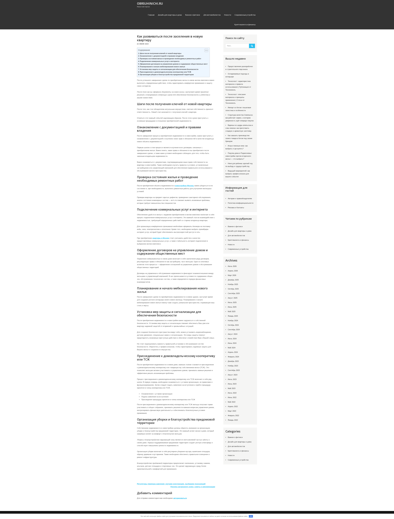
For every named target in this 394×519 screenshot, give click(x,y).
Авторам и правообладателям (240, 199)
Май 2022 (231, 402)
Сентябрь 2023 (234, 370)
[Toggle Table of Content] (205, 50)
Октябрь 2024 (233, 325)
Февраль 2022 (233, 416)
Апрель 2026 (233, 271)
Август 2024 (232, 334)
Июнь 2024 (232, 343)
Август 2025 (232, 298)
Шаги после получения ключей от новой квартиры (160, 53)
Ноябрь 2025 (233, 284)
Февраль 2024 (233, 357)
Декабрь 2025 (233, 280)
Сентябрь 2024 (234, 330)
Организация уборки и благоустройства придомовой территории (167, 74)
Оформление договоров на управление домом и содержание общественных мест (174, 64)
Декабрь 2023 (233, 361)
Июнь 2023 (232, 384)
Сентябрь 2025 (234, 293)
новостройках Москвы (184, 186)
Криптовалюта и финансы (244, 24)
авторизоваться (180, 498)
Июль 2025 (232, 302)
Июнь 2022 (232, 397)
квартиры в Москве (160, 238)
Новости (227, 15)
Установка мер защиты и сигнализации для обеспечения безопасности (169, 69)
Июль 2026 (232, 266)
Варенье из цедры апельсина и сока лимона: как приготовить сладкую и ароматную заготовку (239, 128)
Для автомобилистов (212, 15)
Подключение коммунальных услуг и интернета (159, 61)
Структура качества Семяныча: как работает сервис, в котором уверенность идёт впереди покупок (239, 118)
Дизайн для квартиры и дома (170, 15)
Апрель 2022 (233, 406)
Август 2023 (232, 375)
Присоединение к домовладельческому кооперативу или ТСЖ (165, 72)
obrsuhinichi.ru (150, 3)
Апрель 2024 (233, 352)
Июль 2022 (232, 393)
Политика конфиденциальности (240, 203)
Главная (151, 15)
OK (251, 516)
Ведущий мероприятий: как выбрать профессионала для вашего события (237, 174)
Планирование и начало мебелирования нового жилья (162, 67)
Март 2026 (232, 275)
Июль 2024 (232, 339)
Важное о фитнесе (192, 15)
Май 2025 (231, 311)
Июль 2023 (232, 379)
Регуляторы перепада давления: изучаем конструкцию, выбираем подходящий (171, 484)
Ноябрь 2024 (233, 321)
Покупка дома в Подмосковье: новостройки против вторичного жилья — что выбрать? (238, 156)
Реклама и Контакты (236, 208)
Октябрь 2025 (233, 289)
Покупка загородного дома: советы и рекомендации (192, 487)
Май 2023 (231, 388)
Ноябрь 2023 (233, 366)
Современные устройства (245, 15)
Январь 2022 (233, 420)
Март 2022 (232, 411)
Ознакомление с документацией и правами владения (162, 56)
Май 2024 (231, 348)
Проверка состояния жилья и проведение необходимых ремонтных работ (170, 59)
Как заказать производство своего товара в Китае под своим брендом (238, 138)
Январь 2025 (233, 316)
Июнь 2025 (232, 307)
